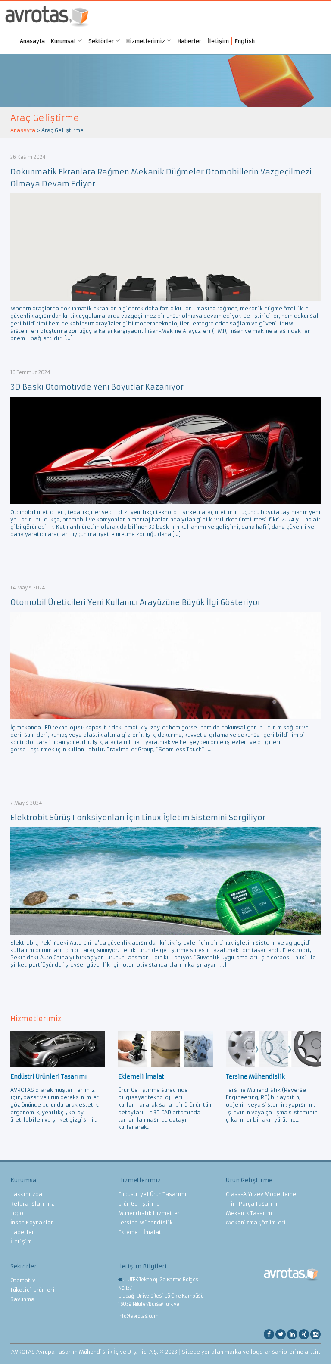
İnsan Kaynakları (32, 1222)
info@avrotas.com (138, 1316)
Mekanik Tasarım (249, 1213)
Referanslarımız (32, 1203)
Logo (16, 1213)
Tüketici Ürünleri (32, 1289)
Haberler (189, 41)
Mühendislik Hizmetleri (150, 1213)
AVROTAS (47, 17)
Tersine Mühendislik (145, 1222)
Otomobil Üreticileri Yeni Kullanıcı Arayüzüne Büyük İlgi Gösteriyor (135, 602)
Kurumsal (64, 41)
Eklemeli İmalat (139, 1232)
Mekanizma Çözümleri (256, 1222)
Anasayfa (32, 41)
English (245, 41)
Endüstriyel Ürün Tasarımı (152, 1194)
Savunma (22, 1299)
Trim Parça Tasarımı (252, 1203)
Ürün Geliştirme (139, 1203)
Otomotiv (22, 1280)
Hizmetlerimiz (146, 41)
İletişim (218, 41)
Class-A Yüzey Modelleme (261, 1194)
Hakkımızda (26, 1194)
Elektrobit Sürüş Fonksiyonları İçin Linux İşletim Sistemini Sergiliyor (137, 817)
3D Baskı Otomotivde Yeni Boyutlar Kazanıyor (97, 387)
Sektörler (101, 41)
